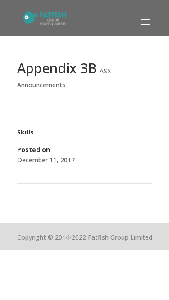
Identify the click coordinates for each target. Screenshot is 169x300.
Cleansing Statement (118, 195)
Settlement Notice (47, 195)
